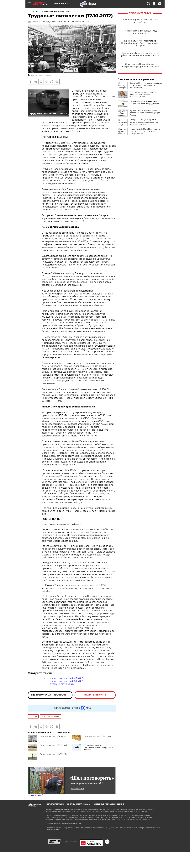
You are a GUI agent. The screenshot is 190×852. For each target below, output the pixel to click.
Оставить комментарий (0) (95, 695)
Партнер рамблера (70, 842)
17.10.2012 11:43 (33, 11)
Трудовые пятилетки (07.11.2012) (53, 754)
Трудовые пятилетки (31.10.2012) (53, 745)
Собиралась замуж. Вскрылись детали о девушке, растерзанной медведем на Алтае (144, 122)
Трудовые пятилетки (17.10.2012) (65, 678)
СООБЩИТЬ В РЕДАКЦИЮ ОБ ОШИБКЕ (109, 804)
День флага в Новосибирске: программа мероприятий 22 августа (140, 65)
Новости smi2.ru (37, 795)
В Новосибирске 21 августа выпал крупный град (140, 21)
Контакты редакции (55, 804)
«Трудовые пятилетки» (60, 684)
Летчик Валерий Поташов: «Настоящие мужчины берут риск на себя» (98, 747)
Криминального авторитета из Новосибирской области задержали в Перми (140, 43)
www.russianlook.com (42, 75)
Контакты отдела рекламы (78, 804)
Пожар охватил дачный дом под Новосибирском (140, 32)
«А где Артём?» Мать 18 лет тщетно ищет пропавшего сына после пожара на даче (145, 131)
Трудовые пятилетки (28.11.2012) (65, 681)
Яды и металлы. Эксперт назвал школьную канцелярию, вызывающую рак (143, 94)
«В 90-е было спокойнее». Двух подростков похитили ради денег (144, 102)
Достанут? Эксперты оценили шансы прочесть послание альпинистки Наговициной (146, 85)
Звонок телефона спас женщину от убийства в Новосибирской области (140, 54)
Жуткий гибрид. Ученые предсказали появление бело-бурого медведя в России (146, 113)
